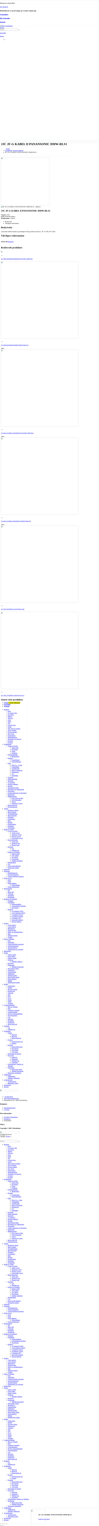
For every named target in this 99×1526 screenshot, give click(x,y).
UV (13, 774)
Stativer (6, 923)
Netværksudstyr (12, 1015)
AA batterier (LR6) (17, 911)
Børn (9, 821)
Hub (9, 1008)
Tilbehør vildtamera (14, 1078)
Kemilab (10, 1045)
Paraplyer (11, 963)
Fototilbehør (7, 744)
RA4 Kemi (15, 1048)
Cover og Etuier (12, 831)
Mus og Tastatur (13, 1007)
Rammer (6, 709)
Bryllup (10, 822)
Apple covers (16, 833)
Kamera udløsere (13, 784)
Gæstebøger (11, 819)
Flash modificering (13, 887)
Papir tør (14, 1034)
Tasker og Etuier (13, 746)
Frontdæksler (16, 760)
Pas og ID (11, 1055)
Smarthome (7, 1085)
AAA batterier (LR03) (18, 913)
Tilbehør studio (12, 975)
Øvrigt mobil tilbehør (14, 866)
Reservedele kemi (17, 1047)
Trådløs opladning (17, 861)
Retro (9, 722)
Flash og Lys (8, 878)
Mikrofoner (7, 951)
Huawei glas (15, 845)
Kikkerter (7, 869)
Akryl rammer (12, 730)
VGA (9, 998)
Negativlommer (12, 948)
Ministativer (11, 928)
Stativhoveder (12, 930)
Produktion (7, 1031)
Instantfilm (11, 942)
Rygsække (15, 749)
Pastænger (15, 1059)
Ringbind (10, 817)
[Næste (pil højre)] (2, 1525)
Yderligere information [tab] (12, 223)
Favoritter (7, 704)
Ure (13, 848)
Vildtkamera (7, 1074)
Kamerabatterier (16, 904)
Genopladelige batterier (19, 906)
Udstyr (14, 802)
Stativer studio (12, 958)
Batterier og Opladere (10, 899)
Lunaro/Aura (12, 725)
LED (9, 880)
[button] (2, 27)
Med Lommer (12, 812)
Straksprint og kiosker (14, 1054)
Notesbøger (11, 828)
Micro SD (11, 892)
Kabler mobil (16, 854)
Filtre (9, 763)
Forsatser (10, 777)
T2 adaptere (11, 782)
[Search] (19, 1141)
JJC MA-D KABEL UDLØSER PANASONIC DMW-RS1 (17, 433)
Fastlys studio (12, 955)
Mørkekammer (12, 796)
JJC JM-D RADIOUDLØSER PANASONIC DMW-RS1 (17, 259)
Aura (9, 720)
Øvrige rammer (12, 732)
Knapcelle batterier (17, 920)
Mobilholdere (12, 862)
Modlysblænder (12, 779)
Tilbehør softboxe (17, 961)
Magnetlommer (12, 737)
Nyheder (7, 706)
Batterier (10, 909)
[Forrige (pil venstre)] (1, 1525)
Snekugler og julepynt (14, 739)
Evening (10, 741)
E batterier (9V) (16, 918)
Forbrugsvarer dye (17, 1041)
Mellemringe (15, 756)
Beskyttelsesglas (13, 840)
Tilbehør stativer (13, 935)
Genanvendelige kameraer (16, 876)
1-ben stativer (12, 927)
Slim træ (10, 718)
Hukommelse (8, 888)
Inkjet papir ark (12, 805)
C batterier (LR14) (17, 915)
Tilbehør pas (15, 1061)
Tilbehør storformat (17, 1071)
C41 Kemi (15, 1052)
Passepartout (11, 735)
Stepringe (11, 781)
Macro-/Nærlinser (17, 770)
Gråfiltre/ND (15, 768)
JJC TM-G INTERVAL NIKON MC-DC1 (12, 695)
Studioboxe (11, 970)
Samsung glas (16, 843)
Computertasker (12, 1012)
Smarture (10, 847)
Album (6, 808)
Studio (6, 953)
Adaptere (10, 993)
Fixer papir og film (17, 798)
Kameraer (7, 871)
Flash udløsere (12, 883)
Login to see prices (44, 1519)
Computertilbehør (9, 1005)
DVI (9, 996)
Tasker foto (15, 748)
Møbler (10, 981)
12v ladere (15, 857)
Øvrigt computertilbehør (15, 1014)
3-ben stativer (12, 925)
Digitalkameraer (12, 873)
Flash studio (11, 956)
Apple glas (15, 841)
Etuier (13, 751)
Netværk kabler (12, 989)
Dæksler (10, 758)
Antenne (10, 1003)
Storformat (11, 1068)
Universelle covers (17, 838)
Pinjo (9, 711)
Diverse (6, 1087)
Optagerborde (12, 972)
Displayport (11, 991)
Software (14, 1057)
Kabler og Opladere (14, 852)
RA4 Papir (15, 1050)
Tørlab (10, 1033)
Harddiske (11, 895)
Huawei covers (16, 836)
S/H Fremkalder (16, 800)
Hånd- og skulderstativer (15, 932)
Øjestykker (11, 791)
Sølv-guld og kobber (14, 728)
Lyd (9, 864)
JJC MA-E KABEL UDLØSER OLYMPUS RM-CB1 (16, 521)
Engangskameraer (13, 875)
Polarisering (15, 772)
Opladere (10, 901)
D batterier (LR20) (17, 916)
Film (9, 941)
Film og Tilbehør (9, 939)
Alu (9, 723)
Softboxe (10, 960)
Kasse (8, 1136)
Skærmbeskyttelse (13, 788)
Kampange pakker (13, 868)
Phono (10, 1000)
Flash (9, 881)
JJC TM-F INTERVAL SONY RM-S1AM (12, 609)
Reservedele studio (13, 977)
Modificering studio (14, 982)
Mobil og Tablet (9, 829)
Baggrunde (11, 965)
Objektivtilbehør (13, 755)
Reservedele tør (16, 1038)
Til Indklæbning (12, 814)
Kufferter (14, 753)
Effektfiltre (15, 775)
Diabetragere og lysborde (15, 949)
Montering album (13, 810)
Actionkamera (8, 1080)
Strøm (9, 1001)
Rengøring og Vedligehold (16, 789)
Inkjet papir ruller (17, 1069)
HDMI (10, 988)
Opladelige (11, 902)
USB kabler (11, 986)
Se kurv (3, 1136)
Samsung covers (17, 835)
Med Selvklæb (12, 815)
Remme (10, 786)
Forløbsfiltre (15, 767)
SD (9, 890)
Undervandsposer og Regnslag (17, 793)
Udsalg (12, 703)
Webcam (10, 1019)
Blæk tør (14, 1036)
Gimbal (10, 937)
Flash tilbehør (16, 885)
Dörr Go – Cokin (17, 765)
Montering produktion (14, 1073)
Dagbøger (11, 826)
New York (11, 734)
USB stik (10, 894)
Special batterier (16, 921)
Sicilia (10, 727)
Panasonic (11, 241)
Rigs (9, 934)
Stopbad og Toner (17, 803)
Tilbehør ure (15, 850)
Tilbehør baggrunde (18, 967)
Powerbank (15, 859)
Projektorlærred (12, 807)
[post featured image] (2, 252)
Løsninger (15, 1062)
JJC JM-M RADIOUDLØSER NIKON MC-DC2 (15, 345)
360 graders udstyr (13, 968)
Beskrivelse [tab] (8, 221)
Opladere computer (13, 1010)
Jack (9, 995)
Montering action (13, 1083)
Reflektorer (11, 974)
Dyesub (10, 1040)
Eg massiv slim (12, 713)
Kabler (6, 984)
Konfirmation (12, 824)
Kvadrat (10, 742)
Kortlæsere (11, 897)
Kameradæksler (16, 762)
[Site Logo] (6, 26)
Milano (10, 716)
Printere (14, 1043)
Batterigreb (11, 795)
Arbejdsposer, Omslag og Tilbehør (18, 1499)
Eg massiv (11, 715)
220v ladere (15, 855)
